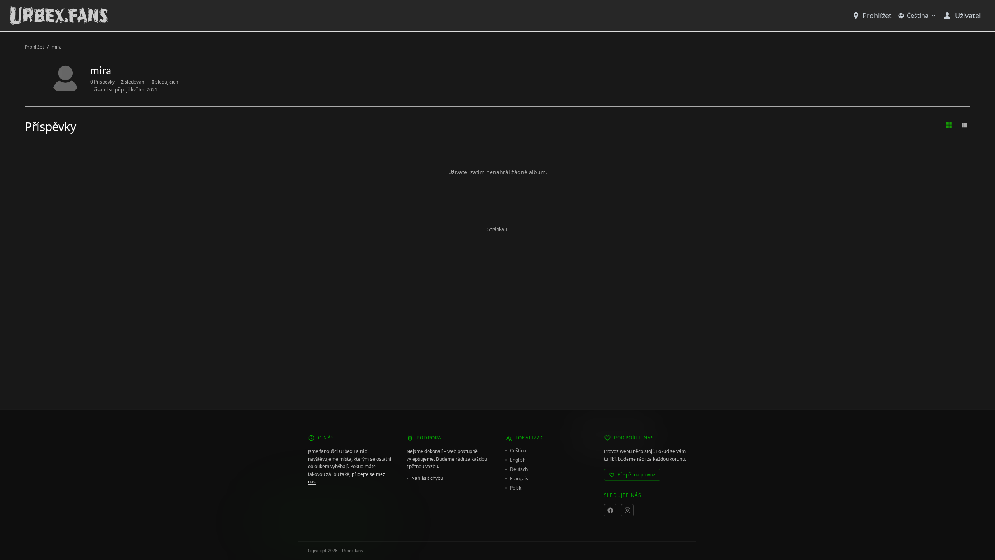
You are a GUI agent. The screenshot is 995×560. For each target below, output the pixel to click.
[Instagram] (627, 510)
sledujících (165, 82)
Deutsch (519, 469)
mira (57, 47)
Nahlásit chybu (427, 478)
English (517, 460)
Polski (516, 488)
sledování (133, 82)
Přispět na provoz (636, 474)
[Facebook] (610, 510)
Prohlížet (877, 15)
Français (519, 479)
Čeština (918, 15)
